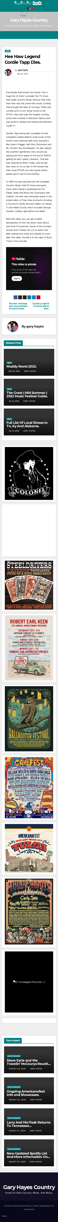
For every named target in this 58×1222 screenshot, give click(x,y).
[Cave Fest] (29, 787)
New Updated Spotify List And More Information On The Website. (27, 1156)
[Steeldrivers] (29, 584)
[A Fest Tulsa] (29, 848)
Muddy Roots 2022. (21, 366)
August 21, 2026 (17, 1131)
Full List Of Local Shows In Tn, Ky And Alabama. (26, 424)
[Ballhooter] (29, 718)
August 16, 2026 (17, 1162)
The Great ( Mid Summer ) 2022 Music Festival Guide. (27, 394)
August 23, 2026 (17, 1069)
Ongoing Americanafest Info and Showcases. (26, 1093)
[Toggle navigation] (54, 35)
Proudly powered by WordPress (17, 1206)
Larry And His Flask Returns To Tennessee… (28, 1124)
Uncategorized (14, 1056)
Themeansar (28, 1209)
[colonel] (29, 473)
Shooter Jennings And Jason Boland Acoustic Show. (18, 306)
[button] (44, 35)
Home (4, 1216)
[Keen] (29, 647)
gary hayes (23, 70)
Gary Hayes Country (29, 20)
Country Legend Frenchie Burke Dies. (40, 306)
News (8, 51)
